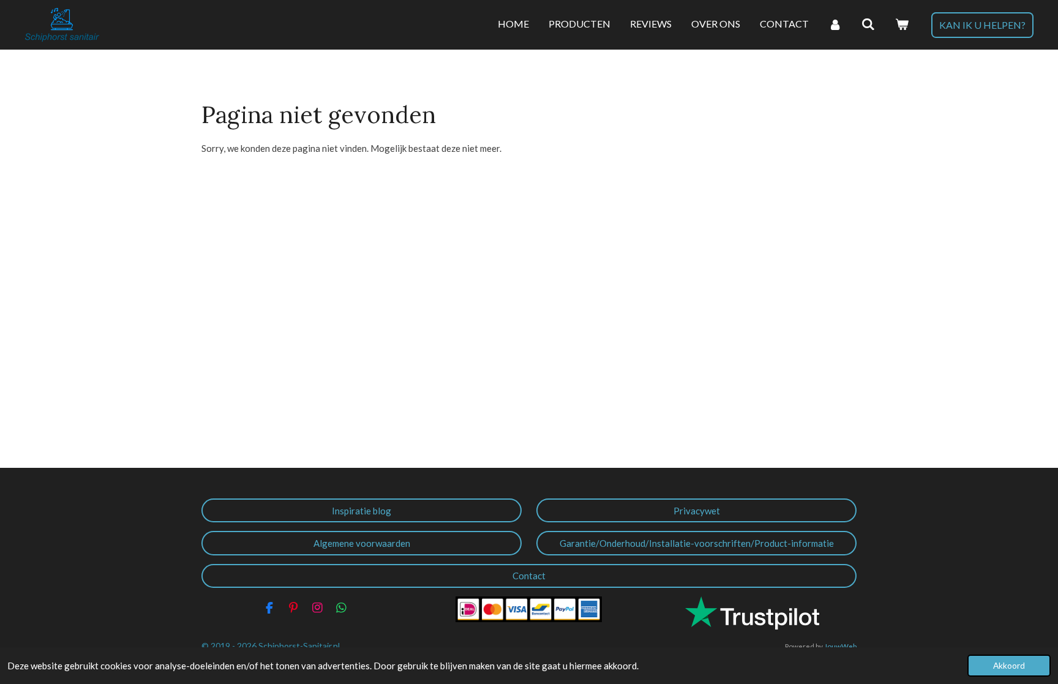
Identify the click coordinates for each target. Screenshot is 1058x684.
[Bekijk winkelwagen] (901, 24)
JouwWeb (840, 646)
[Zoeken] (868, 24)
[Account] (835, 24)
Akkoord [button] (1009, 666)
